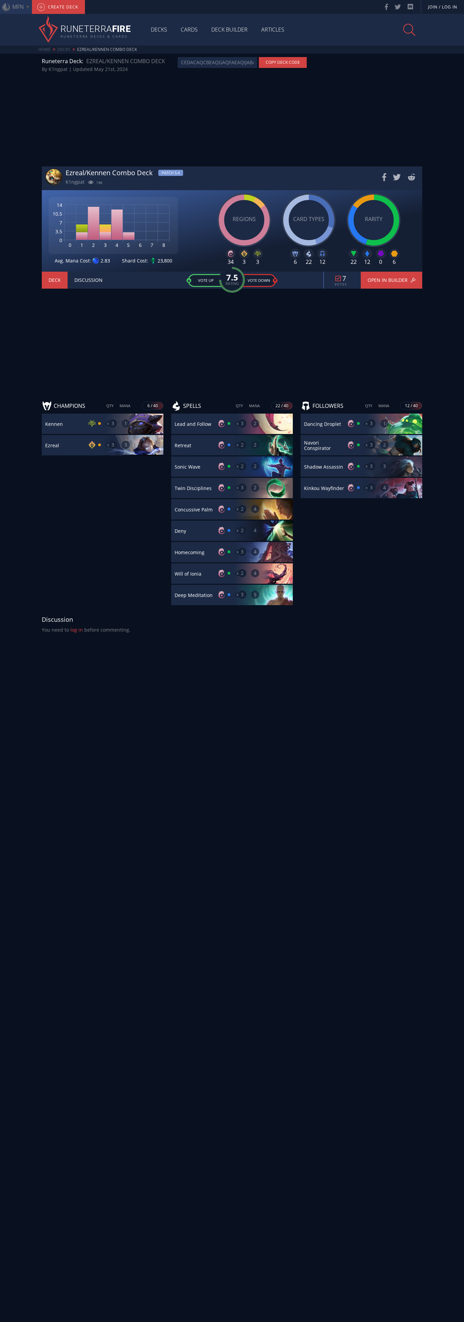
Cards (189, 29)
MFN (18, 7)
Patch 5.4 (171, 172)
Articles (272, 29)
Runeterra (95, 29)
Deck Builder (229, 29)
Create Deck (62, 7)
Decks (159, 29)
